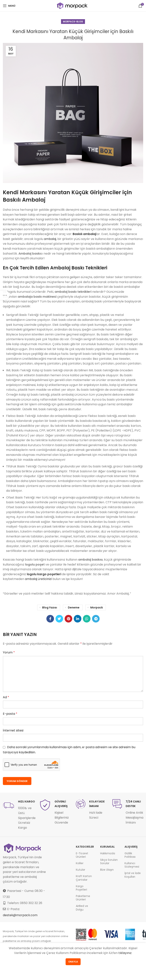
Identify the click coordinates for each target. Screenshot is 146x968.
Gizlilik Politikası (130, 855)
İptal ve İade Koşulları (133, 874)
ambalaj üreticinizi (38, 579)
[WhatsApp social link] (86, 618)
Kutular (80, 870)
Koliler (79, 863)
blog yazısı (49, 607)
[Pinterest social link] (68, 618)
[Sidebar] (5, 295)
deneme (73, 607)
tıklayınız (125, 953)
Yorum (9, 652)
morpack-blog (73, 21)
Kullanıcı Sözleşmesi (132, 865)
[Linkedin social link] (77, 618)
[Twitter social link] (59, 618)
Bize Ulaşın (107, 870)
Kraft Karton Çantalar (84, 877)
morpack (96, 607)
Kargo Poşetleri (81, 887)
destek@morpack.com (20, 915)
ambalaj (50, 239)
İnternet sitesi (13, 730)
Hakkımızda (107, 853)
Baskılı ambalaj (84, 234)
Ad (6, 697)
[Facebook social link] (50, 618)
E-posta (10, 714)
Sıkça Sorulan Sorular (109, 861)
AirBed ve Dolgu (82, 907)
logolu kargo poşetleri (44, 574)
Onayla (73, 961)
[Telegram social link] (96, 618)
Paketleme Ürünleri (83, 897)
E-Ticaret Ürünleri (82, 855)
